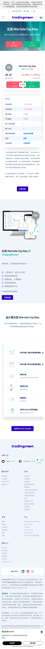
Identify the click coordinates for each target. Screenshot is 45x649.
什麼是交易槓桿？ (29, 495)
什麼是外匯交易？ (29, 493)
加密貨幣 (4, 530)
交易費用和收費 (29, 484)
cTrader (27, 527)
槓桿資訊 (27, 487)
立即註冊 (7, 297)
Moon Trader (28, 524)
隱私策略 (4, 556)
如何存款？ (5, 550)
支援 (27, 11)
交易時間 (27, 481)
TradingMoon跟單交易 (31, 535)
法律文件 (4, 559)
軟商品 (4, 524)
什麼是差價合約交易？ (31, 490)
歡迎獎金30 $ (28, 501)
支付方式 (4, 548)
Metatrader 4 (28, 530)
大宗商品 (4, 527)
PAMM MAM (5, 481)
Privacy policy (6, 561)
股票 (3, 533)
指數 (3, 521)
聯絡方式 (4, 484)
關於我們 (4, 476)
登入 (41, 17)
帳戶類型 (27, 476)
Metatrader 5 (28, 533)
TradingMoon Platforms (32, 521)
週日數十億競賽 (29, 504)
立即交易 (22, 189)
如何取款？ (5, 553)
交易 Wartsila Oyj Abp (22, 428)
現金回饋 (27, 507)
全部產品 (27, 479)
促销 (25, 498)
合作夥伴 (4, 479)
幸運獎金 (27, 509)
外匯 (3, 535)
